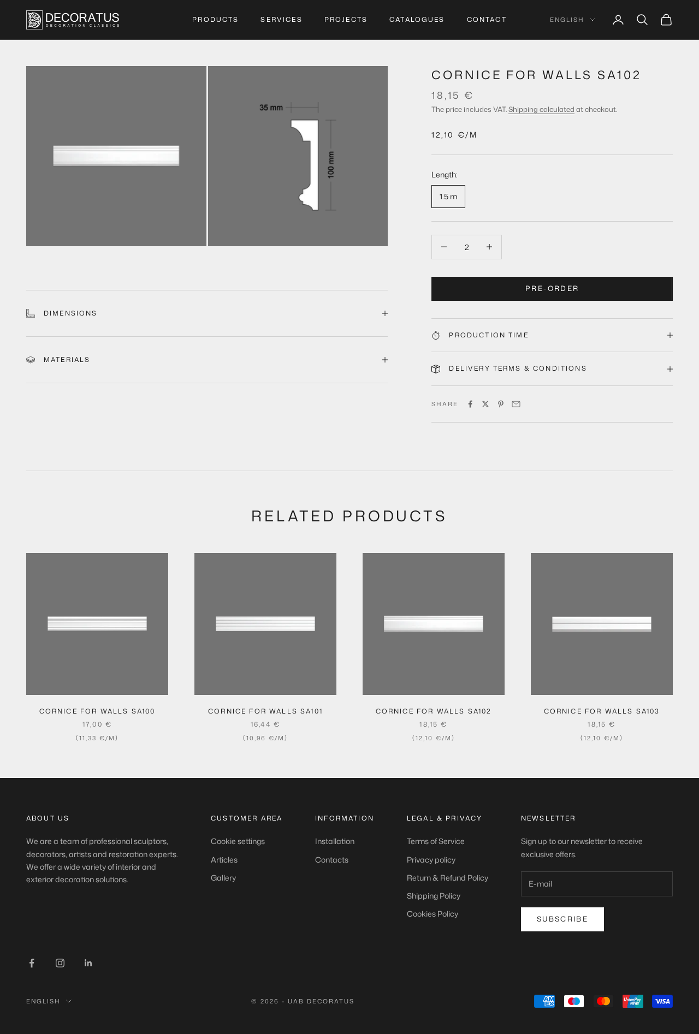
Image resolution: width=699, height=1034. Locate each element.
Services (281, 19)
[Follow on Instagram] (60, 963)
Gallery (223, 877)
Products (215, 19)
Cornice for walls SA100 (97, 711)
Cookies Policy (432, 913)
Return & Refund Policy (447, 877)
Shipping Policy (433, 895)
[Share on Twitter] (485, 404)
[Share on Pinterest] (500, 404)
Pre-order (552, 288)
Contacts (331, 859)
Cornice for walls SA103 (602, 711)
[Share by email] (516, 404)
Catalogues (417, 19)
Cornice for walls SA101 (265, 711)
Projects (346, 19)
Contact (487, 19)
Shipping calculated (541, 109)
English (567, 19)
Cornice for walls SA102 (434, 711)
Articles (224, 859)
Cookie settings (238, 841)
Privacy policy (431, 859)
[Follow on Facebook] (31, 963)
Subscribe (562, 919)
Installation (334, 841)
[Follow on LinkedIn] (88, 963)
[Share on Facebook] (470, 404)
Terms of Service (436, 841)
